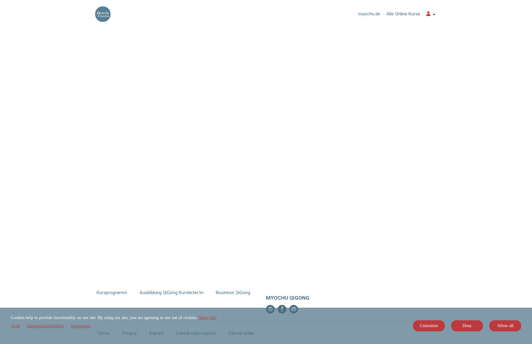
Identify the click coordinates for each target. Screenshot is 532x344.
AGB (15, 326)
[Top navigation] (430, 14)
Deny (467, 325)
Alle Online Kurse (403, 14)
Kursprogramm (112, 292)
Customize (429, 325)
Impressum (80, 326)
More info (207, 317)
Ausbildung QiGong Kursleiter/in (171, 292)
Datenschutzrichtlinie (45, 326)
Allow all (505, 325)
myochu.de (369, 14)
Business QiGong (233, 292)
